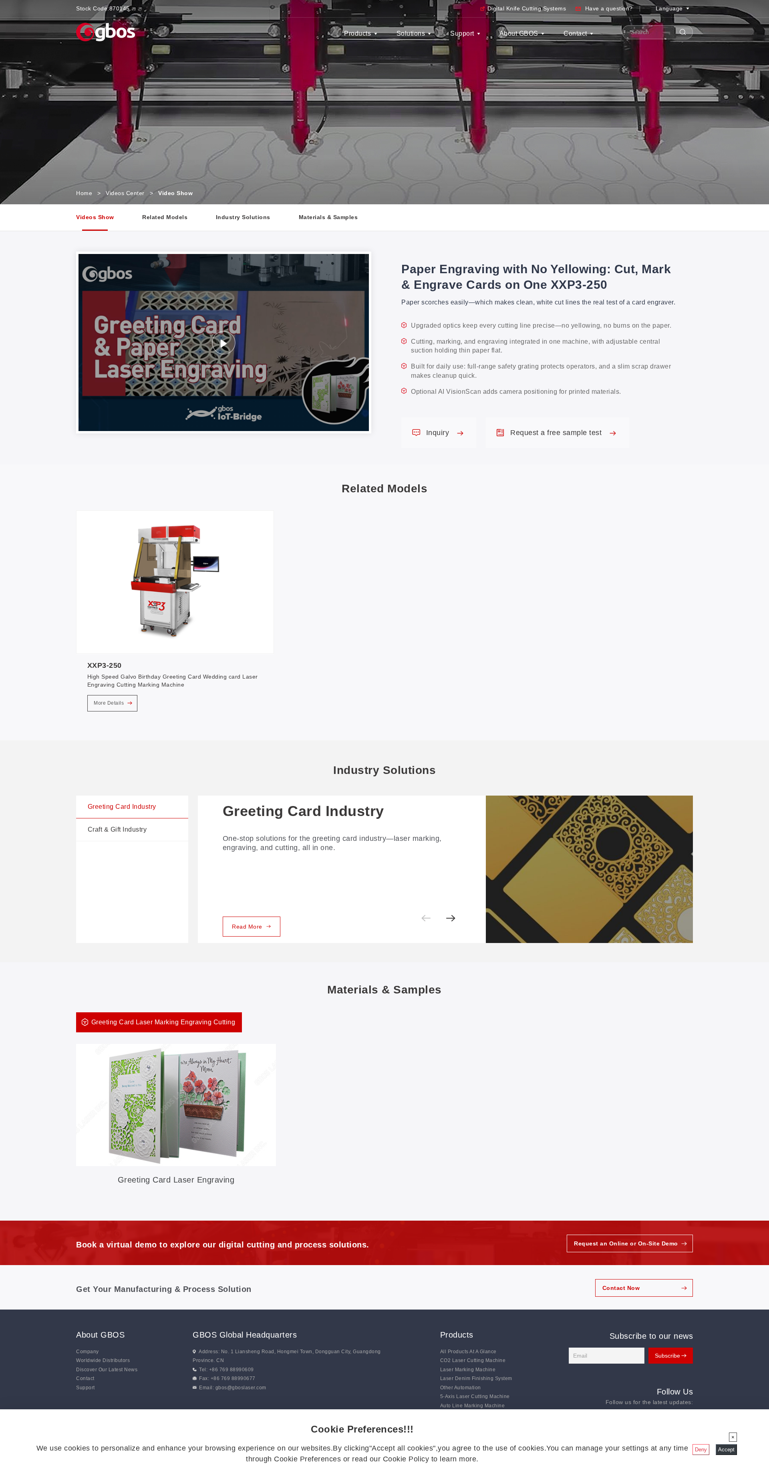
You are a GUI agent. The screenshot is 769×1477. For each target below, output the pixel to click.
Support (462, 33)
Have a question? (609, 8)
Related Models (164, 217)
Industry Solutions (243, 217)
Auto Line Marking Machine (472, 1405)
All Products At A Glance (468, 1351)
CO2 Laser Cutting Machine (473, 1360)
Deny (701, 1450)
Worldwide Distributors (103, 1360)
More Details (109, 703)
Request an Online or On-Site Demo (626, 1243)
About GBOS (518, 33)
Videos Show (95, 217)
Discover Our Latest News (106, 1369)
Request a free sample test (557, 433)
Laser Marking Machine (468, 1369)
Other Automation (460, 1387)
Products (357, 33)
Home (84, 193)
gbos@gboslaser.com (240, 1387)
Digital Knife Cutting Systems (526, 8)
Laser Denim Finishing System (476, 1378)
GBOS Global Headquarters (245, 1334)
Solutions (411, 33)
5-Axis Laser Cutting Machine (475, 1396)
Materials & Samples (328, 217)
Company (87, 1351)
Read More (247, 926)
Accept (726, 1450)
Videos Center (125, 193)
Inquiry (438, 433)
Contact (575, 33)
